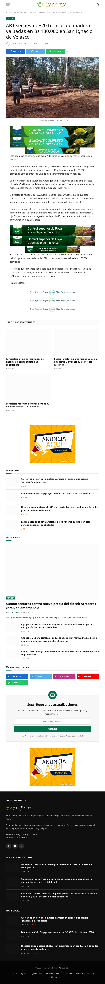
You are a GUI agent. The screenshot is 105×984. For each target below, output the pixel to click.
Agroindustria (36, 973)
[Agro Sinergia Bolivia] (52, 4)
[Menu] (8, 4)
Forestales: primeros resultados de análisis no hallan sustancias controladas (25, 362)
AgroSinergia (64, 968)
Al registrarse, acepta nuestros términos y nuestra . (53, 736)
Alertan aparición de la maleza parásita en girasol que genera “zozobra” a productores (54, 480)
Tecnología (90, 973)
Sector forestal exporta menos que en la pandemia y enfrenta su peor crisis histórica (76, 362)
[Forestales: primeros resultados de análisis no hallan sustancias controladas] (28, 342)
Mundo (54, 977)
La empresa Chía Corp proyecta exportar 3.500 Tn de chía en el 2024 (57, 493)
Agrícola (10, 598)
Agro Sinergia (20, 44)
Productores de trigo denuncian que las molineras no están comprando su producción (60, 653)
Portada (9, 12)
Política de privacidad (74, 736)
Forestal (10, 19)
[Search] (97, 4)
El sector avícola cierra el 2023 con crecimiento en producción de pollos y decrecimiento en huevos (59, 509)
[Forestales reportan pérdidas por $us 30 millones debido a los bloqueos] (28, 387)
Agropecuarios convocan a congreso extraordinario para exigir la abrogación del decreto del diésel (56, 626)
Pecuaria (49, 973)
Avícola (59, 973)
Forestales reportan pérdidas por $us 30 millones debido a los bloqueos (27, 405)
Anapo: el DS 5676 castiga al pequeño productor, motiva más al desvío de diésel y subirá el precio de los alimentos (59, 639)
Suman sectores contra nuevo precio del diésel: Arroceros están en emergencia (51, 606)
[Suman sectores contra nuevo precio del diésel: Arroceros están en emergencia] (52, 571)
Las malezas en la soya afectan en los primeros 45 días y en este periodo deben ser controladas (55, 523)
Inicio (15, 973)
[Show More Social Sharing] (68, 51)
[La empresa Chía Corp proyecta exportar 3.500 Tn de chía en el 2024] (12, 496)
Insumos (69, 973)
